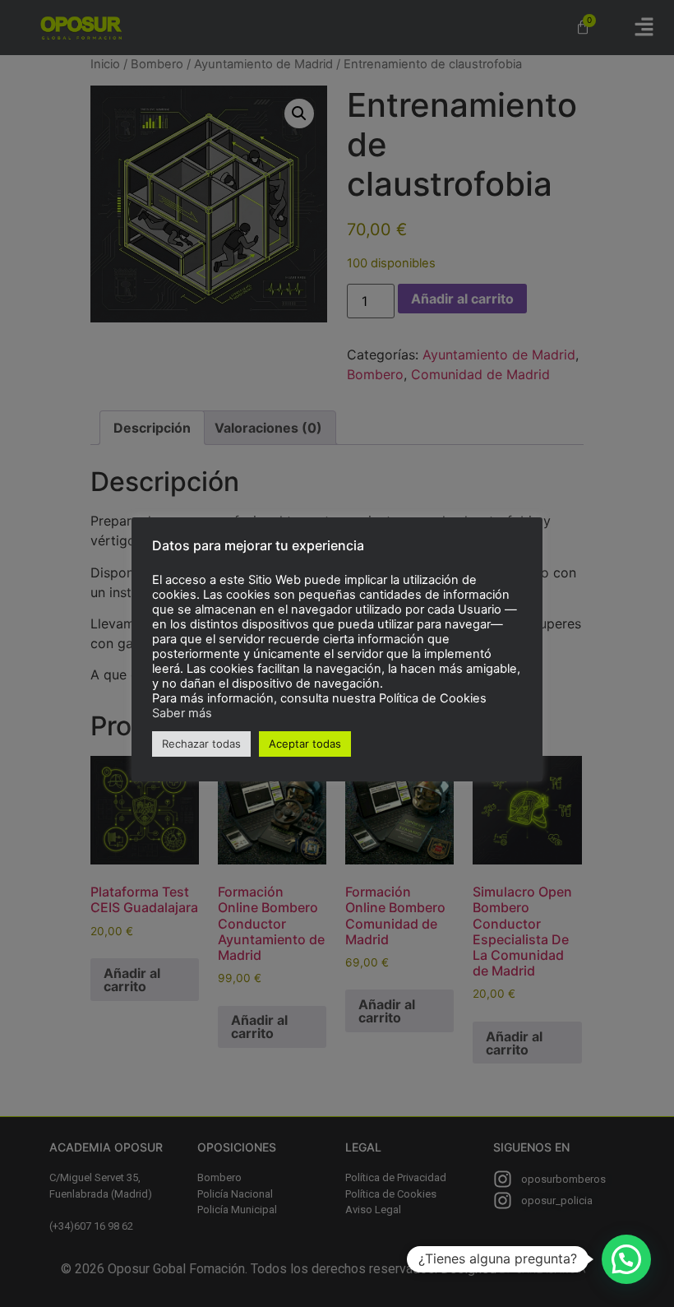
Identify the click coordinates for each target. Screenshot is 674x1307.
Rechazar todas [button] (201, 743)
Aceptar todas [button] (305, 743)
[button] (626, 1259)
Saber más (182, 713)
